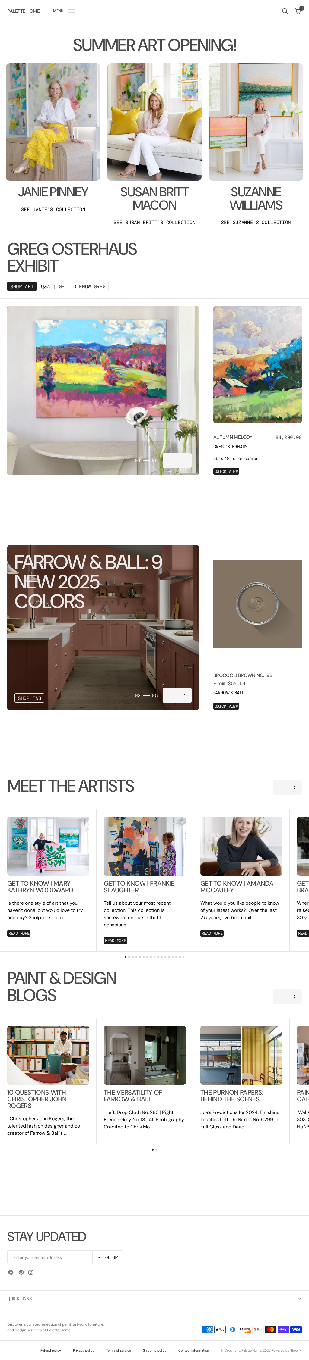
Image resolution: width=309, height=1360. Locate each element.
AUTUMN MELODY (233, 437)
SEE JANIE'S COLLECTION (53, 209)
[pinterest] (21, 1272)
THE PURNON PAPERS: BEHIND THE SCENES (231, 1096)
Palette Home (251, 1350)
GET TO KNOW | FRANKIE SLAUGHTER (139, 887)
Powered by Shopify (287, 1350)
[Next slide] (184, 460)
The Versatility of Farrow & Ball (133, 1096)
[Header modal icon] (71, 11)
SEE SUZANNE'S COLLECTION (256, 222)
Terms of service (118, 1350)
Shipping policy (154, 1350)
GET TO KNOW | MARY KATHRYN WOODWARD (40, 887)
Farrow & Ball (228, 693)
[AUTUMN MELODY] (257, 451)
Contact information (193, 1350)
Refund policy (50, 1350)
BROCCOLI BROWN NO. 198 (242, 675)
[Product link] (257, 364)
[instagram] (31, 1272)
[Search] (284, 11)
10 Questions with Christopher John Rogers (37, 1099)
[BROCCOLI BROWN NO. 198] (257, 689)
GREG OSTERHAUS (230, 447)
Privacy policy (83, 1350)
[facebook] (10, 1272)
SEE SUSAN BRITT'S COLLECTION (154, 222)
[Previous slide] (170, 460)
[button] (64, 11)
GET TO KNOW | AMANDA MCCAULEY (236, 887)
